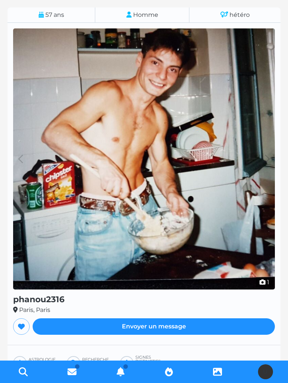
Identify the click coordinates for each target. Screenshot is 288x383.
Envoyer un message (154, 326)
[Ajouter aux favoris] (21, 326)
